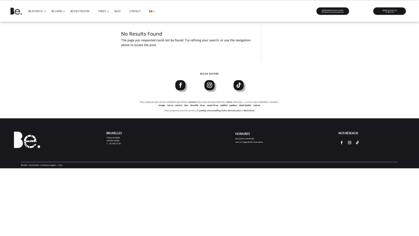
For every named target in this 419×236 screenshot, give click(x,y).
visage (161, 105)
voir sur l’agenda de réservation (249, 142)
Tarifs (102, 11)
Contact (135, 11)
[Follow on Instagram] (209, 85)
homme (192, 102)
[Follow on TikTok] (239, 85)
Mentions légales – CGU (51, 165)
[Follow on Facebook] (180, 85)
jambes (233, 105)
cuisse (256, 105)
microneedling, (214, 110)
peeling (202, 110)
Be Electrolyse (80, 11)
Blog (118, 11)
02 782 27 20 (389, 12)
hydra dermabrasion (231, 110)
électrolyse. (249, 110)
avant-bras (212, 105)
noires (229, 102)
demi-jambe (245, 105)
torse (170, 105)
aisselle (194, 105)
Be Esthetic (35, 11)
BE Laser (57, 11)
